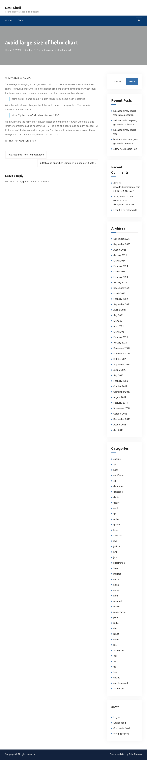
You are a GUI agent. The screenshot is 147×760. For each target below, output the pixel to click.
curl (115, 481)
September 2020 (121, 364)
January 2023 (120, 282)
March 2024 (119, 260)
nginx (116, 584)
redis (116, 623)
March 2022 (119, 293)
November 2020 (121, 353)
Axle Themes (135, 754)
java (115, 541)
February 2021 (120, 337)
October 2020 (120, 359)
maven (116, 579)
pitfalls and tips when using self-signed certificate (67, 163)
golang (116, 519)
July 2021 (118, 315)
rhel (115, 628)
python (116, 617)
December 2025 (121, 238)
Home (8, 20)
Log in (116, 717)
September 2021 (121, 304)
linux (115, 568)
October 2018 (120, 413)
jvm (115, 557)
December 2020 (121, 348)
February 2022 (120, 299)
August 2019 (119, 397)
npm (115, 595)
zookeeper (118, 688)
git (114, 513)
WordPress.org (121, 733)
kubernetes (30, 141)
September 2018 (121, 419)
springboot (118, 650)
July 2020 (118, 375)
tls (114, 666)
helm (11, 141)
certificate (118, 475)
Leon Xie (27, 78)
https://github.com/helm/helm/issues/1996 (35, 115)
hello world (131, 210)
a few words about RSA (125, 149)
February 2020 (120, 381)
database (118, 491)
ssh (115, 661)
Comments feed (121, 728)
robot (116, 634)
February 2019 (120, 402)
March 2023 (119, 271)
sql (115, 655)
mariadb (117, 573)
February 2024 (120, 266)
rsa (115, 644)
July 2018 (118, 430)
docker (116, 502)
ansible (117, 459)
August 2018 (119, 424)
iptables (117, 535)
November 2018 (121, 408)
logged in (24, 181)
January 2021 (120, 342)
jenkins (116, 546)
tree (115, 672)
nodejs (116, 590)
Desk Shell (13, 8)
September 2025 (121, 244)
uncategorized (120, 683)
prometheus (119, 612)
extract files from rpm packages (26, 154)
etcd (115, 508)
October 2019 (120, 386)
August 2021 (119, 310)
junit (115, 552)
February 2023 (120, 277)
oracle (116, 606)
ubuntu (116, 677)
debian (116, 497)
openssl (117, 601)
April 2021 (118, 326)
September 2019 (121, 391)
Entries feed (119, 722)
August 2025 (119, 249)
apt (115, 464)
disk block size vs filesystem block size (124, 200)
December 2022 (121, 288)
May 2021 (118, 320)
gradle (116, 524)
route (116, 639)
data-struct (118, 486)
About (21, 20)
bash (115, 470)
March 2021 (119, 331)
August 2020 (119, 370)
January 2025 (120, 255)
